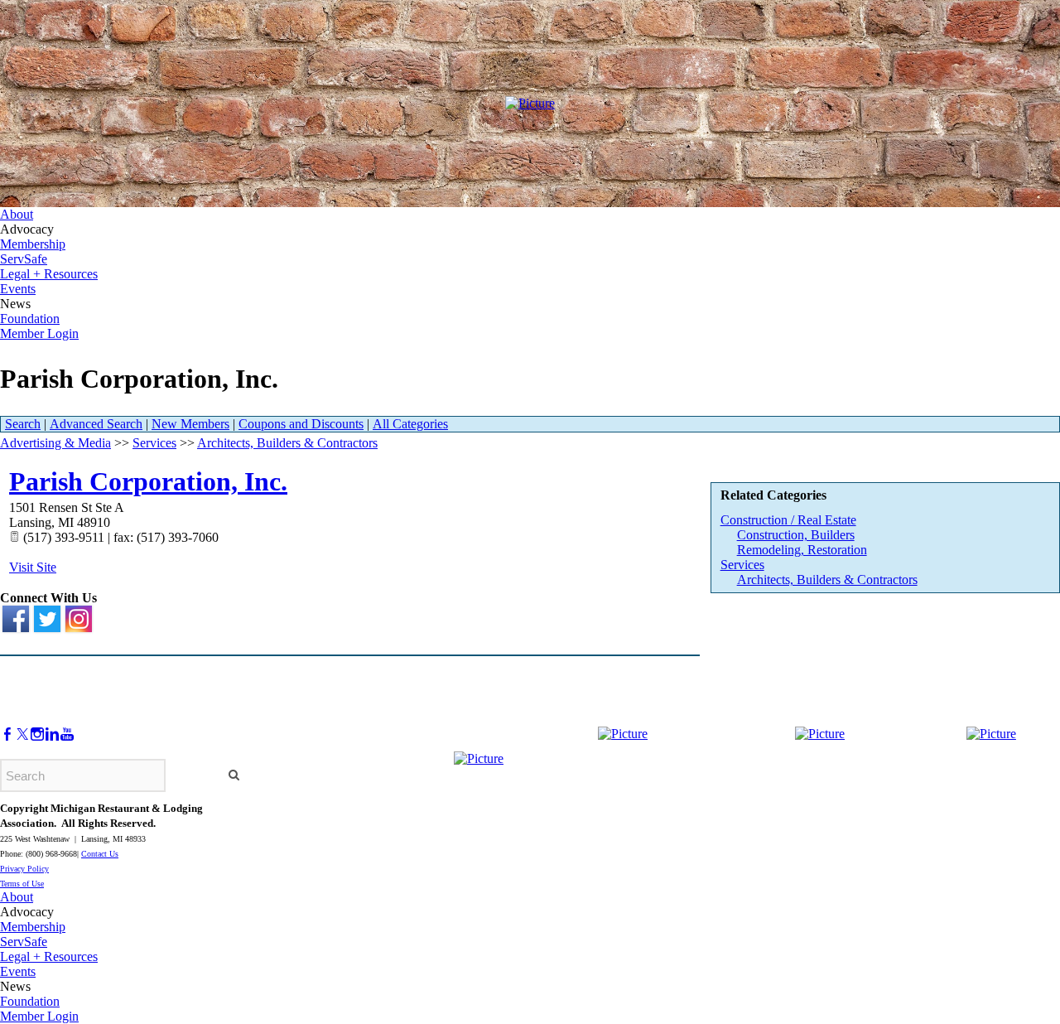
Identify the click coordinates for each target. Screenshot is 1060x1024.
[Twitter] (22, 734)
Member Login (39, 333)
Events (18, 289)
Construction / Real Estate (788, 520)
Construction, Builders (796, 535)
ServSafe (23, 259)
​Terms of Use (22, 883)
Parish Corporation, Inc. (148, 481)
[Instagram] (37, 734)
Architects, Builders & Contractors (827, 579)
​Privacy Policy (24, 868)
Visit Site (32, 567)
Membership (32, 244)
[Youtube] (67, 734)
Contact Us (99, 853)
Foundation (30, 319)
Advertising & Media (55, 443)
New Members (190, 424)
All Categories (410, 424)
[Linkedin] (52, 734)
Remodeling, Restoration (802, 550)
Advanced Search (96, 424)
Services (742, 565)
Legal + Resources (49, 274)
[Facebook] (7, 734)
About (16, 214)
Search (23, 424)
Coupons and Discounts (301, 424)
